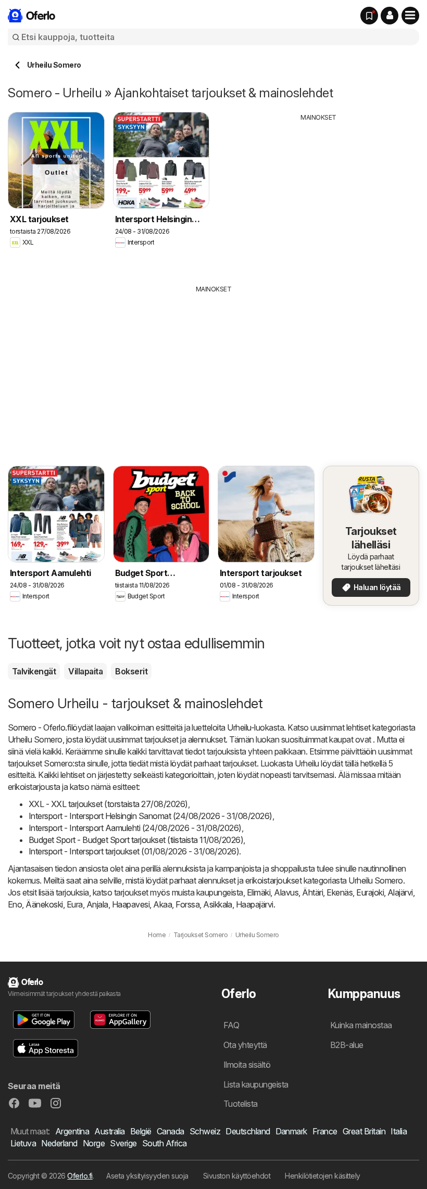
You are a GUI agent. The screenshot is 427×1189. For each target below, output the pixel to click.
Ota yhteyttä (245, 1045)
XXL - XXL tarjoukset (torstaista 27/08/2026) (108, 804)
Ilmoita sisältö (246, 1064)
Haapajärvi (254, 904)
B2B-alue (346, 1045)
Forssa (187, 904)
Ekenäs (339, 892)
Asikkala (217, 904)
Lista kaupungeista (255, 1084)
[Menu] (410, 15)
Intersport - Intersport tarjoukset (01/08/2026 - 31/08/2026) (134, 851)
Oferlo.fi (79, 1175)
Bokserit (131, 671)
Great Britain (364, 1131)
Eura (75, 904)
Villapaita (85, 671)
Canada (170, 1131)
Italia (399, 1131)
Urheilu (238, 727)
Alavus (286, 892)
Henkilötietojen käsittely (322, 1175)
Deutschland (247, 1131)
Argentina (72, 1131)
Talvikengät (34, 671)
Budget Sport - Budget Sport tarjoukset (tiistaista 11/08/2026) (136, 840)
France (324, 1131)
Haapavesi (130, 904)
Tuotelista (240, 1103)
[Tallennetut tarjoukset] (369, 15)
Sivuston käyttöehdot (237, 1175)
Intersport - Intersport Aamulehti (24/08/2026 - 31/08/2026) (135, 828)
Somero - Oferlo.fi (39, 727)
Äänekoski (44, 904)
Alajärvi (400, 892)
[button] (389, 15)
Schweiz (205, 1131)
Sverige (123, 1143)
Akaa (162, 904)
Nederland (59, 1143)
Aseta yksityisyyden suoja (147, 1175)
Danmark (291, 1131)
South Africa (164, 1143)
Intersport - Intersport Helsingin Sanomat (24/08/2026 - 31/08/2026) (150, 816)
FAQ (231, 1025)
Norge (94, 1143)
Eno (15, 904)
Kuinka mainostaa (361, 1025)
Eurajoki (370, 892)
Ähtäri (312, 892)
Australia (109, 1131)
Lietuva (23, 1143)
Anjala (97, 904)
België (141, 1131)
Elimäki (258, 892)
